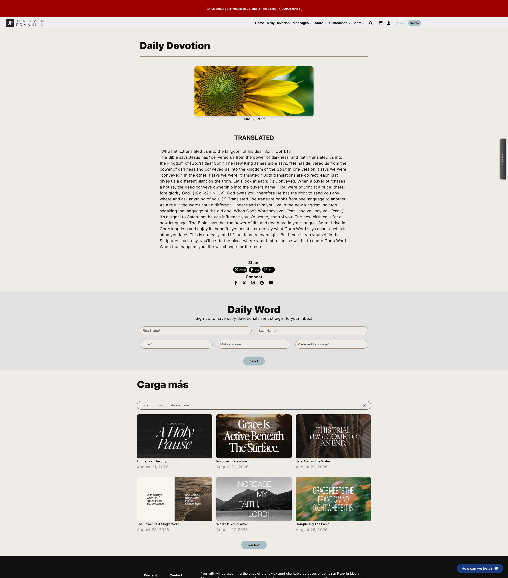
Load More (254, 544)
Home (259, 23)
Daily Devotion (278, 23)
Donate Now (290, 8)
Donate (414, 22)
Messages (302, 23)
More (359, 23)
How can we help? (477, 568)
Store (320, 23)
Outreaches (339, 23)
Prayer (401, 22)
